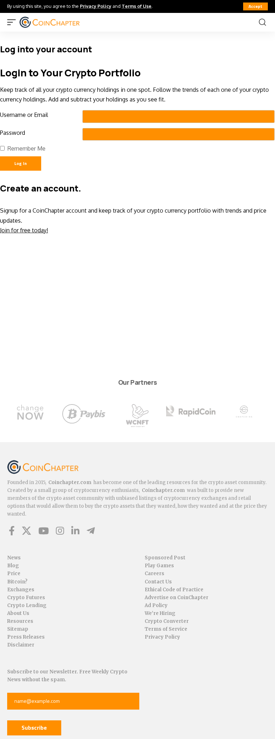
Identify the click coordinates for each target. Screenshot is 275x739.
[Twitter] (26, 531)
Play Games (159, 566)
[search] (262, 22)
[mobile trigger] (13, 22)
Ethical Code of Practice (174, 590)
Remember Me (26, 148)
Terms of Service (166, 629)
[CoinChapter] (58, 22)
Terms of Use (136, 6)
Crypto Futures (26, 597)
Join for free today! (24, 230)
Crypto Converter (167, 621)
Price (13, 573)
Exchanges (20, 590)
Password (12, 132)
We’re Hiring (160, 613)
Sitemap (17, 629)
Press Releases (26, 637)
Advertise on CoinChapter (176, 597)
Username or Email (24, 114)
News (14, 558)
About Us (18, 613)
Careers (154, 573)
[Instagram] (60, 531)
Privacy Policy (95, 6)
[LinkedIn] (75, 531)
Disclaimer (20, 645)
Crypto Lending (27, 605)
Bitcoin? (17, 582)
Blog (13, 566)
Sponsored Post (165, 558)
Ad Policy (156, 605)
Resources (20, 621)
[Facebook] (11, 531)
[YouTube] (43, 531)
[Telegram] (91, 531)
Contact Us (158, 582)
